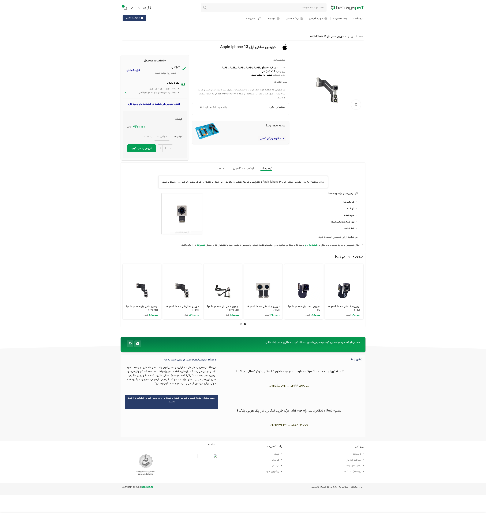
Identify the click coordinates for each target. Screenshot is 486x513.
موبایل (275, 460)
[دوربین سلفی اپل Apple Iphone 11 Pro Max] (223, 283)
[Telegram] (137, 343)
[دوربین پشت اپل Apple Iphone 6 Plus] (344, 283)
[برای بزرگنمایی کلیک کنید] (356, 104)
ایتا (206, 107)
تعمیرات (201, 245)
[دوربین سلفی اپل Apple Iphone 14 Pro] (182, 283)
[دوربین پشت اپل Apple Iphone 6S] (303, 283)
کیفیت (178, 136)
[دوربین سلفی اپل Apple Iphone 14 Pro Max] (142, 283)
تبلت (276, 454)
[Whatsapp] (130, 343)
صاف (146, 136)
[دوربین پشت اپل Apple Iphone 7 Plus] (263, 283)
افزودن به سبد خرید (141, 148)
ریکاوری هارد (272, 471)
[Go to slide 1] (245, 324)
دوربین (351, 36)
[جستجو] (205, 7)
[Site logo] (347, 7)
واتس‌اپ (222, 107)
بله (201, 107)
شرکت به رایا (311, 245)
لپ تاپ (275, 465)
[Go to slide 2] (241, 324)
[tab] (266, 168)
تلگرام (212, 107)
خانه (360, 36)
